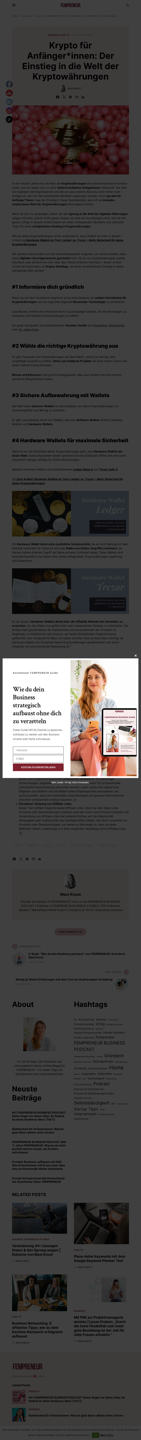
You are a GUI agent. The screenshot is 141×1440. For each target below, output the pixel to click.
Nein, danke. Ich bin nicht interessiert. (70, 782)
